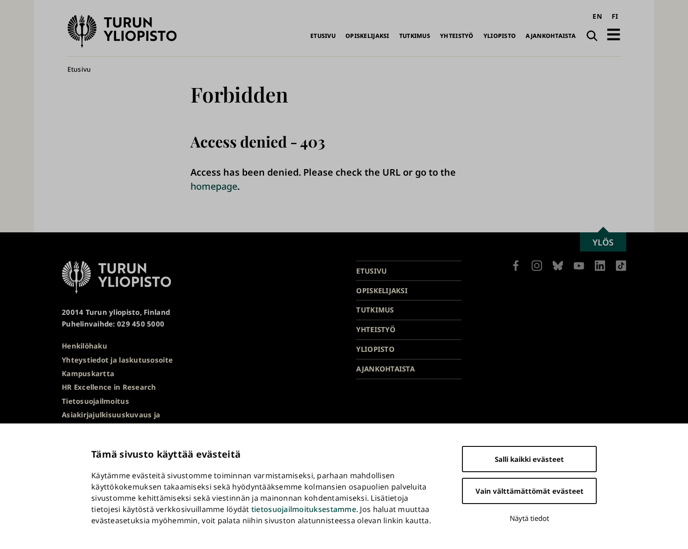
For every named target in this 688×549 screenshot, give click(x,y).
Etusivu (323, 36)
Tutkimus (414, 36)
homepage (213, 186)
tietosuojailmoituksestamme (303, 509)
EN (597, 16)
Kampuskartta (88, 373)
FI (615, 16)
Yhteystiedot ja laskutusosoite (117, 359)
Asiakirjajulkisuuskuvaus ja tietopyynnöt (111, 420)
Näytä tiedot (529, 518)
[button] (614, 34)
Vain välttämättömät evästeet (530, 491)
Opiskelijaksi (367, 36)
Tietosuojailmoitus (95, 401)
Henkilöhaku (84, 345)
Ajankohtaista (551, 36)
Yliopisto (499, 36)
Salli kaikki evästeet (529, 459)
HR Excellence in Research (109, 387)
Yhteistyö (456, 36)
